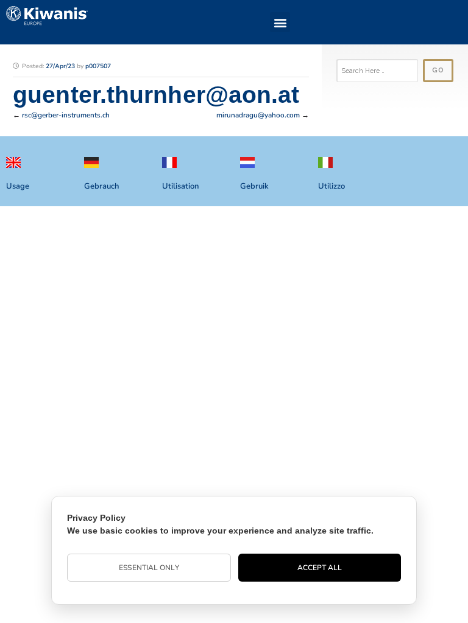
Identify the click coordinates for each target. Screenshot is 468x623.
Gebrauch (101, 186)
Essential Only (149, 568)
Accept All (319, 568)
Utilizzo (331, 186)
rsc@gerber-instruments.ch (66, 115)
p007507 (98, 66)
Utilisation (180, 186)
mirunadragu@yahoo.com (258, 115)
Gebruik (254, 186)
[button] (280, 22)
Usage (17, 186)
